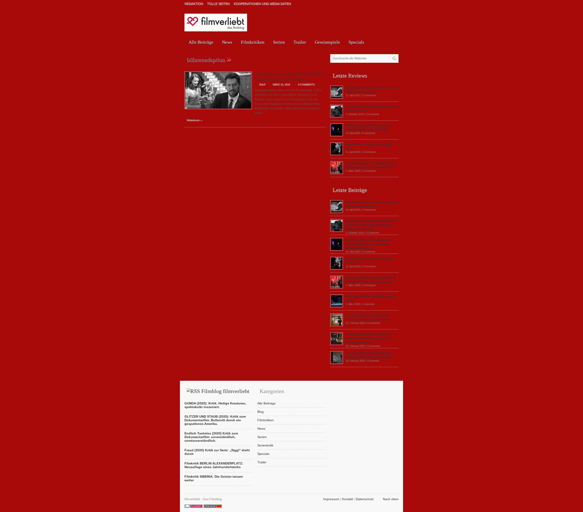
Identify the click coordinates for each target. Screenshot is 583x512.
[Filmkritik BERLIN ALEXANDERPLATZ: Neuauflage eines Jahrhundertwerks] (336, 173)
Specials (356, 42)
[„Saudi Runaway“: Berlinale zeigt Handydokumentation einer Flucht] (336, 325)
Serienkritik (265, 445)
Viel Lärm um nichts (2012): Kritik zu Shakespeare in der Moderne (290, 76)
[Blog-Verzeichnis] (193, 507)
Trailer (300, 42)
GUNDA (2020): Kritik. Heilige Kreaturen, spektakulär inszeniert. (215, 405)
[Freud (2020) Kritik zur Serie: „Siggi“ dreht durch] (336, 154)
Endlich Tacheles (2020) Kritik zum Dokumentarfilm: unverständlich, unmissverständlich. (368, 244)
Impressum (331, 499)
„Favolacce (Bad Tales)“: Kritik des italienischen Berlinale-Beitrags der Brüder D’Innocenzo (368, 338)
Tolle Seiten (218, 3)
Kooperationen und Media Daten (262, 3)
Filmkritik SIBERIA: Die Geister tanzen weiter (213, 478)
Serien (279, 42)
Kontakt (347, 499)
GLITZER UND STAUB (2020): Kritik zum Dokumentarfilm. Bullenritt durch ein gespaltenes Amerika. (372, 225)
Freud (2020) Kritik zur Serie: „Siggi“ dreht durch (217, 452)
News (227, 42)
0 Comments (306, 84)
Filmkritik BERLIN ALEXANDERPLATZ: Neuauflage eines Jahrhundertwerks (213, 465)
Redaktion (193, 3)
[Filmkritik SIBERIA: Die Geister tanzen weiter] (336, 306)
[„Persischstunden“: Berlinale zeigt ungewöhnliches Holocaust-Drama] (336, 363)
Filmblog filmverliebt (225, 391)
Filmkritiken (252, 42)
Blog (260, 412)
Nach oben (391, 499)
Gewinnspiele (327, 42)
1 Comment (368, 304)
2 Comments (369, 95)
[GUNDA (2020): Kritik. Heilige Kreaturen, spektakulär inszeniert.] (336, 97)
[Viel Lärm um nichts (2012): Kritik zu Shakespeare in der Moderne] (218, 110)
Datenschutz (365, 499)
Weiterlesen (194, 120)
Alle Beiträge (201, 42)
